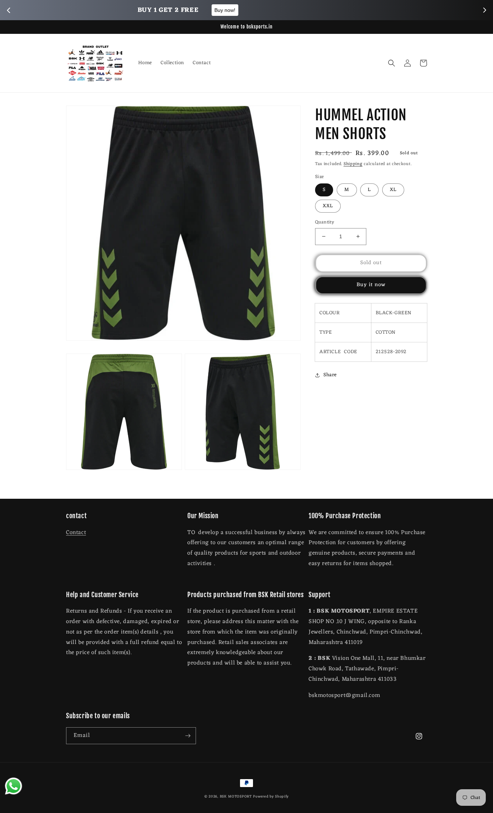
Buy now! (289, 10)
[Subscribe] (188, 735)
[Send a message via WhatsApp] (13, 786)
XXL (328, 205)
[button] (392, 63)
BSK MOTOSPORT (236, 797)
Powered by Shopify (271, 797)
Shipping (353, 164)
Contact (76, 533)
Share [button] (330, 374)
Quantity (324, 222)
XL (393, 189)
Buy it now (371, 285)
